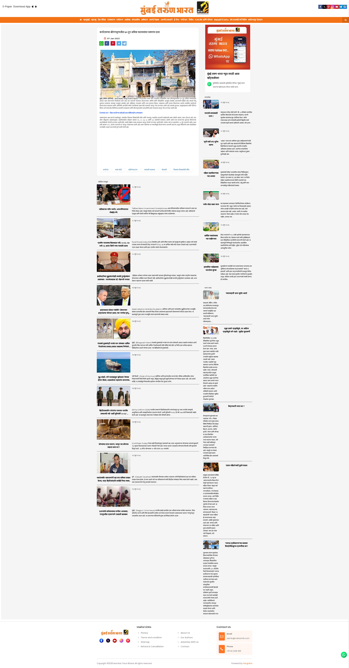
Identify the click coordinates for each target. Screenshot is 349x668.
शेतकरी (164, 169)
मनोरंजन (184, 20)
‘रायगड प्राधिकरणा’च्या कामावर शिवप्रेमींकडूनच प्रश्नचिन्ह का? (236, 545)
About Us (185, 632)
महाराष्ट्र (94, 20)
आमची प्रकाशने (167, 20)
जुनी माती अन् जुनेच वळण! (211, 143)
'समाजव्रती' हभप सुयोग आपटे (236, 293)
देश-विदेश (102, 20)
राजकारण (111, 20)
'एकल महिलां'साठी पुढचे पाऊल (236, 465)
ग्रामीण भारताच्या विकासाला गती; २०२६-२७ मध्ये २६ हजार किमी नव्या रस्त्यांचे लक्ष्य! (114, 244)
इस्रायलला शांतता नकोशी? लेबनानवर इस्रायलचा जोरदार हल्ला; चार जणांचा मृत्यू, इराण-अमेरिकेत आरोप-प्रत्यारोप (113, 312)
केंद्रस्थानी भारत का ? (236, 406)
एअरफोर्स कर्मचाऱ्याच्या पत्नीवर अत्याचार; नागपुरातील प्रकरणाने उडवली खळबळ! (113, 513)
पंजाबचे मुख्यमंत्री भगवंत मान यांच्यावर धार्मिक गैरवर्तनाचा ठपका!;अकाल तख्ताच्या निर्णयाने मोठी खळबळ (114, 345)
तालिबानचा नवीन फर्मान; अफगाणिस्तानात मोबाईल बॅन (113, 211)
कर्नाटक (105, 169)
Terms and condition (151, 637)
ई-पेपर (176, 20)
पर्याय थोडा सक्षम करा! (211, 204)
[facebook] (320, 7)
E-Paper (7, 6)
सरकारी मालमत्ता (149, 169)
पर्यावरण (119, 20)
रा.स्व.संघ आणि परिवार (204, 20)
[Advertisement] (155, 147)
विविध (191, 20)
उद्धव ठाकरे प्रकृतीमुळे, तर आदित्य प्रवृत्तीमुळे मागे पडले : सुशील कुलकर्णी (236, 330)
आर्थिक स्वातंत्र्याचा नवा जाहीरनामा (211, 237)
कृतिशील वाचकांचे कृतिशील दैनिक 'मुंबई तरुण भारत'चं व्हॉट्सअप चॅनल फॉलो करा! (229, 85)
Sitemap (145, 642)
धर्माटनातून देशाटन (255, 20)
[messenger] (337, 7)
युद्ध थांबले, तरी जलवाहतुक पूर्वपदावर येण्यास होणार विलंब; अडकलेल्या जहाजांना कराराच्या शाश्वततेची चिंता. (113, 379)
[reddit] (345, 7)
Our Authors (187, 637)
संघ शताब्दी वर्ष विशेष (238, 20)
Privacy (144, 632)
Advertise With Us (189, 642)
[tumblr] (341, 7)
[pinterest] (329, 7)
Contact (185, 646)
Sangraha (247, 663)
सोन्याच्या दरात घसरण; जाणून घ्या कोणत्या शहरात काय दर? (113, 446)
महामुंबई (86, 20)
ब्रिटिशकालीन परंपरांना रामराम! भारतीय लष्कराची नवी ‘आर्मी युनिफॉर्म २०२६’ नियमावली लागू (113, 412)
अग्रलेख (127, 20)
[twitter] (324, 7)
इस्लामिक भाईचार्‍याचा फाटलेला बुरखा (211, 268)
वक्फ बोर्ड (118, 169)
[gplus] (333, 7)
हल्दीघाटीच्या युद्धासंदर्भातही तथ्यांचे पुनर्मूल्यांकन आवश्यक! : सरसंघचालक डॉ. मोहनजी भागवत (113, 278)
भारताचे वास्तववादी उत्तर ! (211, 114)
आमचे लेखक (154, 20)
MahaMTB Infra (221, 20)
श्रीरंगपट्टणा (132, 169)
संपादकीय (136, 20)
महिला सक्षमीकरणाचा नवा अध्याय (211, 174)
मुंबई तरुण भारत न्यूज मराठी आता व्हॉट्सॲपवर (223, 76)
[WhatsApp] (101, 43)
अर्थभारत (144, 20)
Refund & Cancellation (152, 646)
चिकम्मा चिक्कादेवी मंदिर (181, 169)
